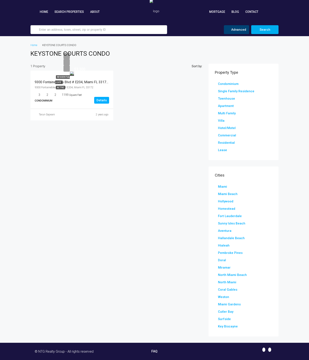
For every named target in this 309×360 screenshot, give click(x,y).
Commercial (227, 135)
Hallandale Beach (231, 238)
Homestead (226, 209)
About (95, 11)
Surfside (224, 319)
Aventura (224, 231)
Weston (223, 297)
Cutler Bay (225, 312)
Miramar (224, 267)
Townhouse (226, 98)
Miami (222, 187)
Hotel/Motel (227, 128)
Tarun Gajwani (47, 114)
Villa (221, 121)
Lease (222, 150)
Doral (222, 260)
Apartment (226, 106)
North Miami (227, 282)
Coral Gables (227, 289)
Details (101, 100)
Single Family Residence (236, 91)
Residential (226, 143)
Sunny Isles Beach (231, 223)
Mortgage (217, 11)
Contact (251, 11)
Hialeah (224, 245)
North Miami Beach (232, 275)
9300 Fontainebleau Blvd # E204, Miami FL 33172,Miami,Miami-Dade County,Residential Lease (104, 82)
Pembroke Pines (230, 253)
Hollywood (225, 201)
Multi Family (227, 113)
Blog (235, 11)
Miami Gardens (229, 304)
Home (44, 11)
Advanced (238, 30)
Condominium (228, 84)
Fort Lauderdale (230, 216)
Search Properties (69, 11)
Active (60, 87)
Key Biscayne (228, 326)
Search (265, 30)
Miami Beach (228, 194)
